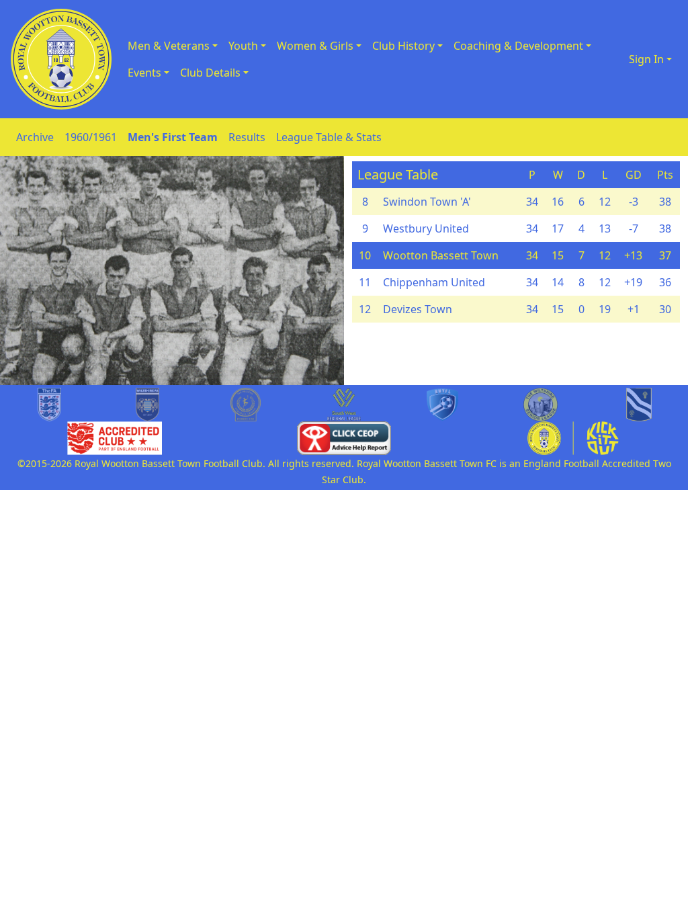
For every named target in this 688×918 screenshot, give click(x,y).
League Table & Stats (329, 137)
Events (144, 72)
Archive (35, 137)
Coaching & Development (518, 45)
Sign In (646, 59)
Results (246, 137)
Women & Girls (315, 45)
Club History (403, 45)
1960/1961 (90, 137)
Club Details (210, 72)
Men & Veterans (169, 45)
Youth (243, 45)
